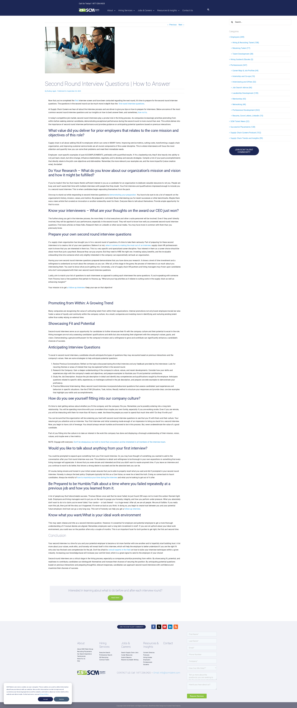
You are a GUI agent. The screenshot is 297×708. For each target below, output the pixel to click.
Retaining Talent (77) (241, 48)
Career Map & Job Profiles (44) (245, 70)
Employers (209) (237, 37)
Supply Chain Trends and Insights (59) (247, 138)
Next (180, 25)
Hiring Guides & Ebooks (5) (242, 59)
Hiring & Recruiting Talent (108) (245, 42)
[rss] (176, 627)
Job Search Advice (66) (242, 87)
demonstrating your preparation (122, 195)
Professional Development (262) (246, 110)
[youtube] (164, 627)
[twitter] (159, 627)
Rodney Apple (51, 91)
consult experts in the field (119, 550)
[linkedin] (170, 627)
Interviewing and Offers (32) (244, 82)
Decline (61, 699)
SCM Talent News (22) (240, 121)
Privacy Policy (44, 694)
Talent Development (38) (242, 54)
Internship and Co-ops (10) (243, 76)
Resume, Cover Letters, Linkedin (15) (247, 116)
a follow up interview (76, 287)
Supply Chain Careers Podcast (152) (246, 133)
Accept (45, 699)
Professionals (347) (239, 65)
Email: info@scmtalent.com (166, 672)
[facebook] (153, 627)
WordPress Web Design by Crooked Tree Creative (165, 706)
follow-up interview (132, 509)
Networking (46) (239, 104)
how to (142, 112)
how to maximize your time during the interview (97, 477)
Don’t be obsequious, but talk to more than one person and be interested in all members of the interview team (119, 442)
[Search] (208, 9)
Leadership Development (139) (245, 93)
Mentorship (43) (239, 99)
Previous (173, 25)
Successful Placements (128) (243, 127)
